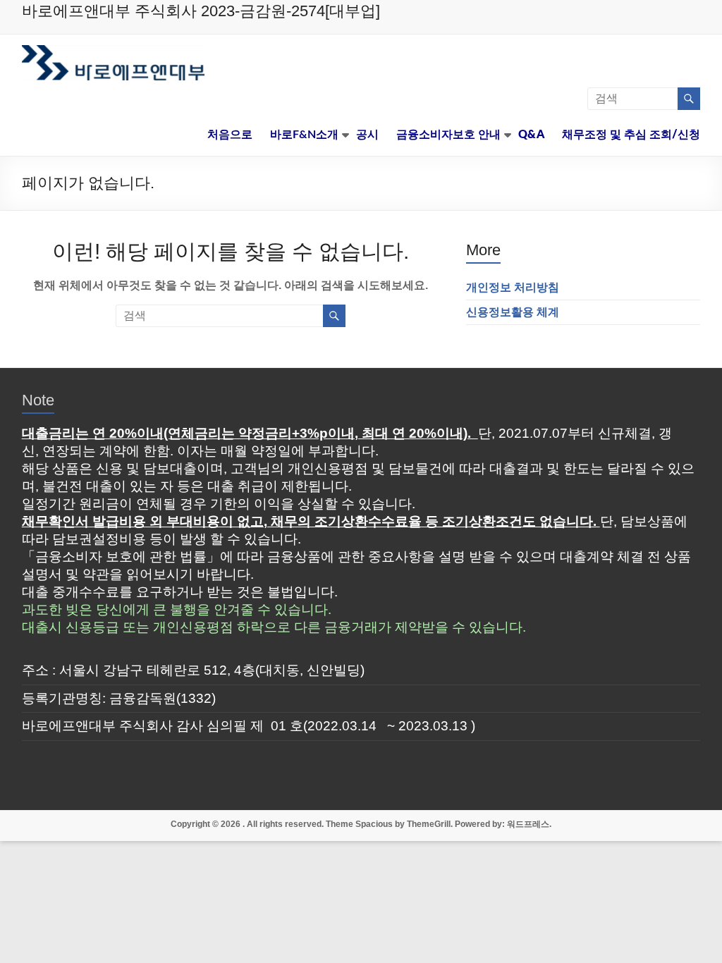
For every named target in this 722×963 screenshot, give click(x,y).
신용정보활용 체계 (512, 312)
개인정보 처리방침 (512, 287)
